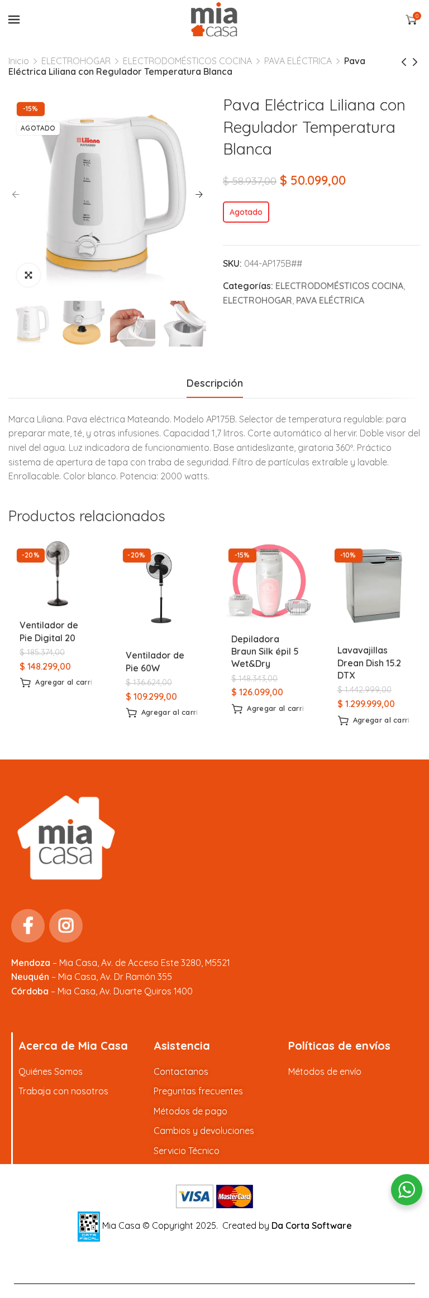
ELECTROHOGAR (76, 60)
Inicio (18, 60)
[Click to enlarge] (28, 275)
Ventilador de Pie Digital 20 (49, 631)
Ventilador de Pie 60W (155, 661)
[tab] (214, 383)
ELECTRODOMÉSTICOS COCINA (187, 60)
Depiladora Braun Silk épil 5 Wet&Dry (265, 651)
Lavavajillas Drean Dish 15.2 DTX (369, 663)
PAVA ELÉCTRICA (298, 60)
